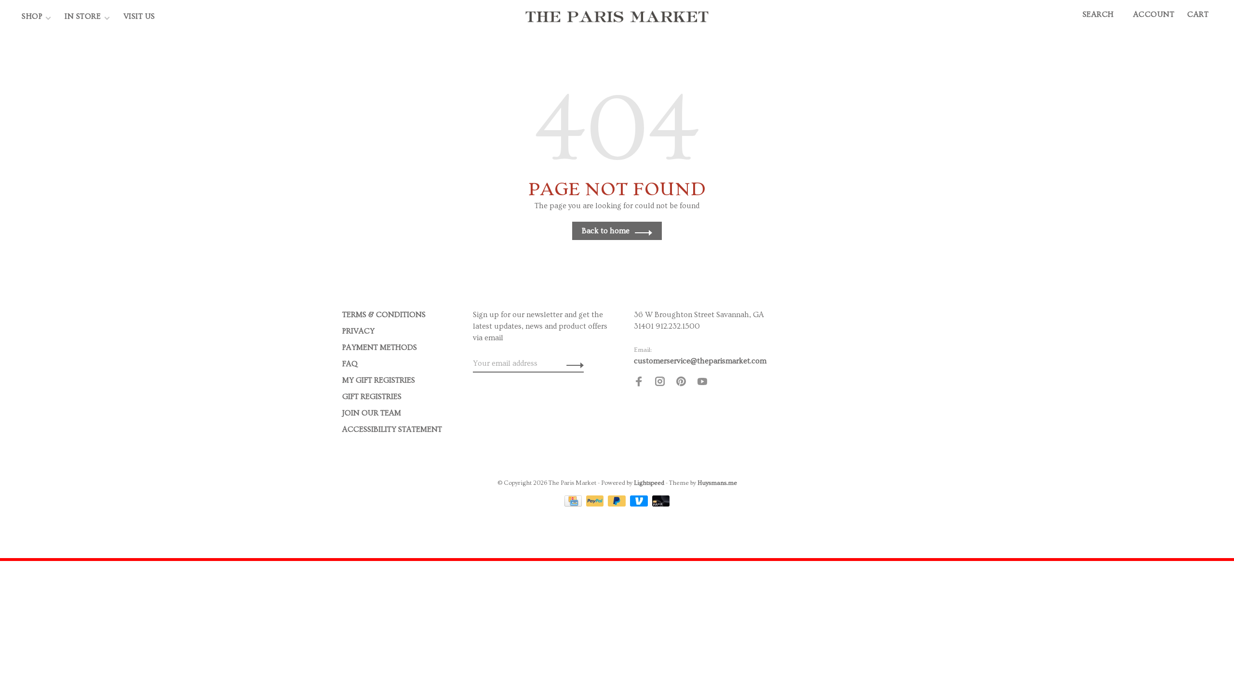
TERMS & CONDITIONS (384, 314)
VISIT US (139, 16)
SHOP (32, 16)
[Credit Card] (574, 504)
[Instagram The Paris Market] (660, 383)
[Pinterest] (681, 383)
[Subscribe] (572, 363)
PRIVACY (358, 331)
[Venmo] (640, 504)
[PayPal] (596, 504)
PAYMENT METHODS (379, 347)
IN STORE (84, 16)
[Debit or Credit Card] (661, 504)
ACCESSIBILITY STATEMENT (392, 429)
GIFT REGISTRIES (372, 396)
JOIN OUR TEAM (371, 413)
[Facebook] (639, 383)
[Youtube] (702, 383)
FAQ (350, 364)
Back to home (606, 231)
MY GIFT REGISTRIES (378, 380)
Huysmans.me (717, 483)
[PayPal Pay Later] (618, 504)
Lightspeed (649, 483)
